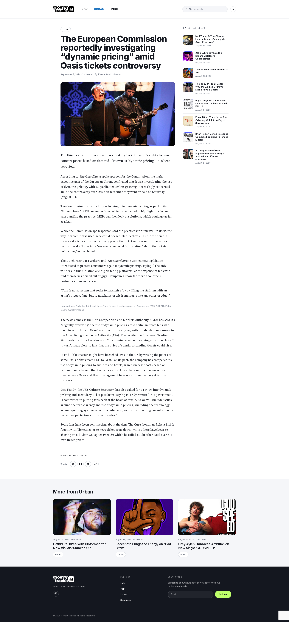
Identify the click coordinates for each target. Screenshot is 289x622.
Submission (126, 600)
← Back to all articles (74, 455)
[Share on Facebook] (81, 464)
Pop (84, 9)
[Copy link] (96, 464)
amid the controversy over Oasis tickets (88, 192)
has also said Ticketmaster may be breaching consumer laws (129, 340)
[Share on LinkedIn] (88, 464)
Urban (99, 9)
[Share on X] (73, 464)
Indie (115, 9)
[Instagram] (233, 9)
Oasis (93, 330)
